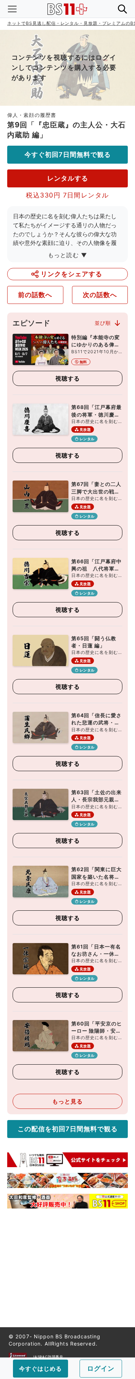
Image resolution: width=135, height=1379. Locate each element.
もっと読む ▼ (67, 255)
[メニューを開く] (12, 9)
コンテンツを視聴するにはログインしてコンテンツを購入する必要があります (64, 67)
